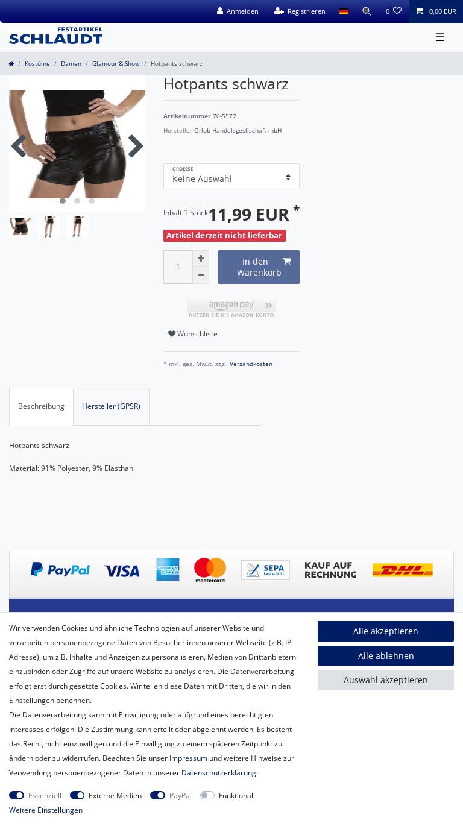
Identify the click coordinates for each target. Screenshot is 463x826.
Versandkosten (250, 364)
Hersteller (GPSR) (111, 406)
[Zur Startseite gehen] (11, 64)
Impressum (188, 758)
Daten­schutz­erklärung (218, 773)
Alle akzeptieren (385, 631)
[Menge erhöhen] (200, 258)
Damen (71, 64)
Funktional (236, 795)
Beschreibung (41, 406)
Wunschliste (196, 334)
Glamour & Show (116, 64)
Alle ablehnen (386, 655)
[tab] (41, 406)
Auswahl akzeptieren (386, 680)
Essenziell (44, 795)
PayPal (180, 795)
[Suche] (367, 11)
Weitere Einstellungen (46, 810)
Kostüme (37, 64)
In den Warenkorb (259, 267)
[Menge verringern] (200, 275)
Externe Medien (115, 795)
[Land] (343, 11)
